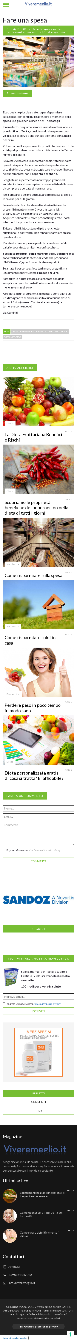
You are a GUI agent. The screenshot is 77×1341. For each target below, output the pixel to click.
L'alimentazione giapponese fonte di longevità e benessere (42, 1194)
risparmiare (27, 331)
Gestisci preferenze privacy (41, 1326)
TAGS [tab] (38, 1110)
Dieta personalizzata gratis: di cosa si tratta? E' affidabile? (34, 775)
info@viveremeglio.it (21, 1282)
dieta (15, 331)
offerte (41, 331)
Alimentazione (17, 93)
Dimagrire (13, 694)
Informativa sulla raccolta (15, 1338)
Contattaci (13, 1256)
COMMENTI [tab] (38, 1101)
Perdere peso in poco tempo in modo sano (33, 707)
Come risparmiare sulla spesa (33, 575)
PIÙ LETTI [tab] (38, 1093)
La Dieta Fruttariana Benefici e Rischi (33, 437)
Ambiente (13, 564)
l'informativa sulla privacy (47, 850)
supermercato (12, 337)
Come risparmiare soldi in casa (30, 640)
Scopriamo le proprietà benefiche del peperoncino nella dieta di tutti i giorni (36, 507)
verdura (53, 331)
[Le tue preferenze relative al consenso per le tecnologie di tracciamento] (70, 1334)
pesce (64, 331)
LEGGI (67, 431)
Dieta (10, 423)
